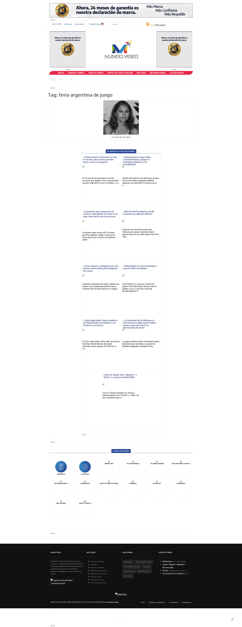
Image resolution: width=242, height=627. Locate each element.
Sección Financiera (97, 580)
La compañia (173, 602)
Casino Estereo (129, 571)
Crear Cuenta (79, 24)
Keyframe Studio (113, 602)
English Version (94, 24)
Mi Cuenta (68, 24)
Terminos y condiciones (157, 602)
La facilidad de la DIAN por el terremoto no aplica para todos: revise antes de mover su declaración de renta (139, 324)
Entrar (186, 574)
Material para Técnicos (132, 567)
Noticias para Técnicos (99, 574)
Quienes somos (76, 73)
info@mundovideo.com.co (177, 571)
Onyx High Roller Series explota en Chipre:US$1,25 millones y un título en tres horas (100, 322)
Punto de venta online (120, 73)
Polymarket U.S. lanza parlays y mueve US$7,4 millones (140, 267)
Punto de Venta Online (144, 562)
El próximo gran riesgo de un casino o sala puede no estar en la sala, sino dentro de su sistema (100, 214)
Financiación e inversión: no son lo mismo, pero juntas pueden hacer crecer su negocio (100, 159)
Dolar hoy (146, 567)
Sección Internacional (98, 583)
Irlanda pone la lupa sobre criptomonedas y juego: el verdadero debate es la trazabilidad (137, 161)
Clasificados (177, 73)
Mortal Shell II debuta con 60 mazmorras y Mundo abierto (138, 212)
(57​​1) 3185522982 (179, 561)
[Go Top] (235, 605)
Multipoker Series (144, 571)
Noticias (141, 73)
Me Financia (128, 576)
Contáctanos (96, 73)
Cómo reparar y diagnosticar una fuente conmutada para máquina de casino (100, 268)
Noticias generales (97, 561)
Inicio (61, 73)
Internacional (158, 73)
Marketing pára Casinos (99, 571)
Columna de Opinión (98, 568)
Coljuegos (94, 564)
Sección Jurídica (96, 577)
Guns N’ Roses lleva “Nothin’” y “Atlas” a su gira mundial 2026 (120, 376)
